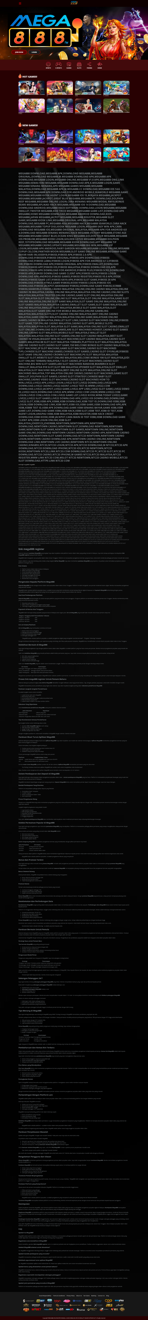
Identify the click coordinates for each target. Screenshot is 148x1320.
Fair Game (87, 1295)
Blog (107, 1295)
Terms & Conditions (59, 1295)
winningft (21, 464)
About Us (79, 1295)
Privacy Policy (71, 1295)
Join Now (19, 52)
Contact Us (101, 1295)
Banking (93, 1295)
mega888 (26, 464)
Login (34, 52)
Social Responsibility (45, 1295)
